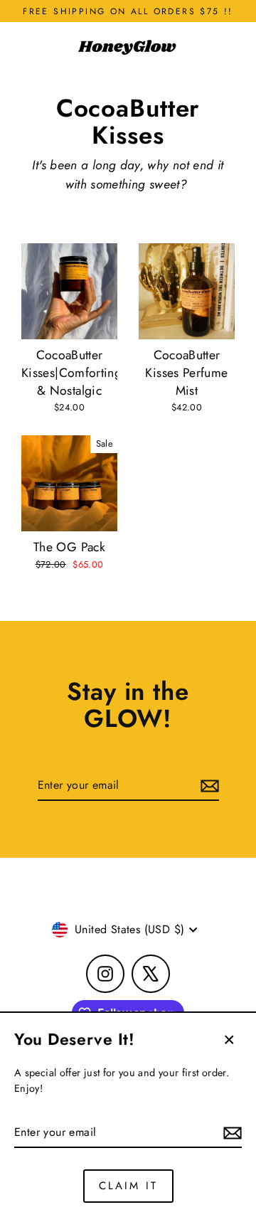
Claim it (128, 1186)
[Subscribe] (230, 1133)
